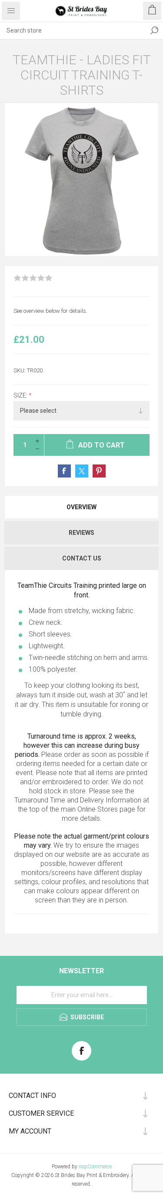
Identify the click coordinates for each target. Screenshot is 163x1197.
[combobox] (73, 30)
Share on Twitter (81, 470)
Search (154, 30)
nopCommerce (95, 1167)
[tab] (81, 507)
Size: (21, 395)
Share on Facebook (64, 470)
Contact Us (81, 558)
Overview (81, 507)
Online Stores (97, 809)
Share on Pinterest (99, 470)
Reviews (81, 532)
